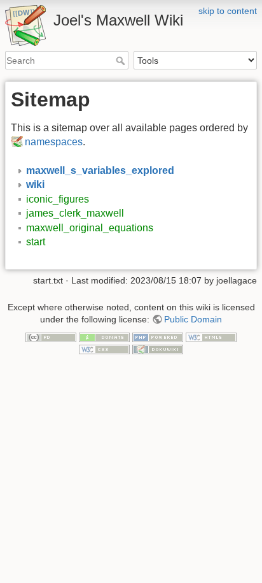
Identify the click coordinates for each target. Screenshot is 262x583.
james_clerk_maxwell (75, 213)
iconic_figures (57, 199)
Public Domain (193, 319)
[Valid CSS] (104, 348)
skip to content (227, 11)
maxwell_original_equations (89, 227)
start (35, 241)
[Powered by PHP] (157, 336)
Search (122, 60)
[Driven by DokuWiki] (157, 348)
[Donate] (104, 336)
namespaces (54, 141)
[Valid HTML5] (211, 336)
